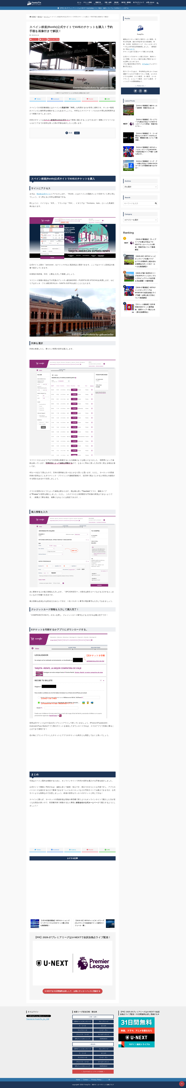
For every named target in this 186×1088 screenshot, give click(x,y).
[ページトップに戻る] (181, 1083)
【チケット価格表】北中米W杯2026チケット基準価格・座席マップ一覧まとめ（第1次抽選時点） (145, 308)
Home (78, 1079)
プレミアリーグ (103, 1021)
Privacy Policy (96, 1079)
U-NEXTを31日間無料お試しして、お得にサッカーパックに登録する (72, 991)
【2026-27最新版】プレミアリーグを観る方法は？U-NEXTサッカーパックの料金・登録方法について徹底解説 (145, 244)
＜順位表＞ (93, 1044)
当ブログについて (138, 3)
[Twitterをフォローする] (135, 91)
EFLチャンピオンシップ (82, 1039)
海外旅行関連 (54, 39)
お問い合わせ (150, 3)
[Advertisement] (72, 156)
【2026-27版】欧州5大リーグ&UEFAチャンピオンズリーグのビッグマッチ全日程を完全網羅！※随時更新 (145, 277)
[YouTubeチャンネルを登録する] (145, 91)
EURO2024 (103, 1039)
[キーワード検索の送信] (155, 203)
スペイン (35, 39)
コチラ (131, 49)
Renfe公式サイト (44, 194)
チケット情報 (88, 3)
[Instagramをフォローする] (140, 91)
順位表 (116, 3)
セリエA (103, 1026)
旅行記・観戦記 (126, 3)
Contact (85, 1079)
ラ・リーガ (82, 1026)
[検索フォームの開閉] (157, 3)
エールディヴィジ (103, 1034)
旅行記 (44, 39)
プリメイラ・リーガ (82, 1034)
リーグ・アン (103, 1030)
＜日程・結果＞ (93, 1017)
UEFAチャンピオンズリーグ (82, 1021)
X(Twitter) (145, 64)
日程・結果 (108, 3)
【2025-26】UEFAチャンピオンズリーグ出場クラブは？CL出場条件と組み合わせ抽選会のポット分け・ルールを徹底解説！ (145, 261)
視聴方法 (98, 3)
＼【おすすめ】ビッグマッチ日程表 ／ (93, 1071)
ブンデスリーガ (82, 1030)
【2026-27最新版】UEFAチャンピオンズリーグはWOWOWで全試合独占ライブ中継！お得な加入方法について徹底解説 (145, 292)
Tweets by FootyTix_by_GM (37, 1019)
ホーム (79, 3)
